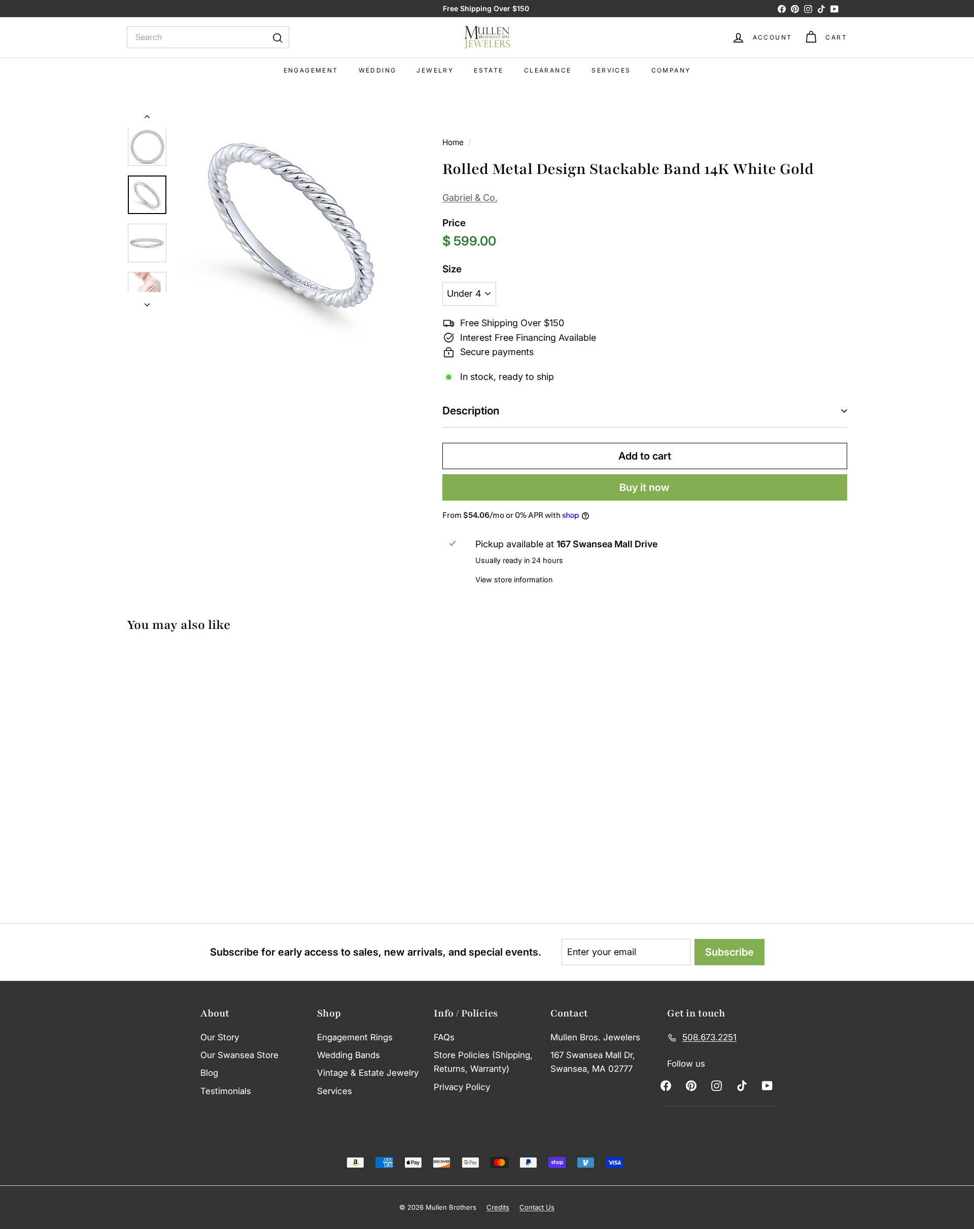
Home (454, 142)
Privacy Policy (462, 1087)
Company (671, 70)
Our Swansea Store (239, 1055)
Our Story (219, 1037)
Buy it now (644, 487)
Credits (497, 1207)
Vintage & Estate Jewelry (368, 1073)
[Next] (147, 302)
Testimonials (225, 1091)
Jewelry (435, 70)
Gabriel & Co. (470, 197)
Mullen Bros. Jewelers (595, 1037)
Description (471, 410)
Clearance (548, 70)
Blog (209, 1073)
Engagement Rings (355, 1037)
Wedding (378, 70)
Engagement (311, 70)
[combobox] (208, 37)
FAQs (444, 1037)
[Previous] (147, 118)
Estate (488, 70)
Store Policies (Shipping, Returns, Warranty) (483, 1062)
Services (611, 70)
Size (452, 269)
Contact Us (536, 1207)
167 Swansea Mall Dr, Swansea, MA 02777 (592, 1062)
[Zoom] (291, 225)
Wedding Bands (348, 1055)
